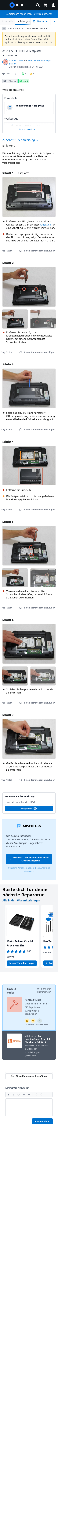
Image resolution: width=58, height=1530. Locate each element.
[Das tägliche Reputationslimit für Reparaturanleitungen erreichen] (27, 1020)
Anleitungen (24, 21)
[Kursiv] (13, 1094)
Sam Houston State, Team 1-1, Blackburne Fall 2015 (38, 1039)
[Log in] (53, 5)
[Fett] (8, 1094)
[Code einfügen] (18, 1094)
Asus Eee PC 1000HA (37, 28)
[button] (38, 5)
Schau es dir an (40, 42)
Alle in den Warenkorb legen (21, 900)
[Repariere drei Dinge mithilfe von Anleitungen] (39, 1020)
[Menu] (4, 5)
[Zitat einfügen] (28, 1094)
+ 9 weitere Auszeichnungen (36, 1024)
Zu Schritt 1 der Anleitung (19, 140)
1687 (7, 73)
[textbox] (29, 1107)
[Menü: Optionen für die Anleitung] (54, 21)
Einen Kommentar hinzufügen (29, 794)
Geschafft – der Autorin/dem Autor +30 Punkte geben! (31, 859)
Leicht (25, 81)
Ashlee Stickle (16, 60)
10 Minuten (11, 81)
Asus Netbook (16, 28)
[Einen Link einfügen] (23, 1094)
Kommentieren (42, 1121)
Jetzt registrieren (43, 13)
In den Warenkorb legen (21, 963)
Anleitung (45, 224)
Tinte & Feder (12, 990)
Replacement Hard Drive (29, 105)
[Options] (4, 28)
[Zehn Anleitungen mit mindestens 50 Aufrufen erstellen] (33, 1020)
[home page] (18, 5)
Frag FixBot (26, 808)
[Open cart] (45, 5)
